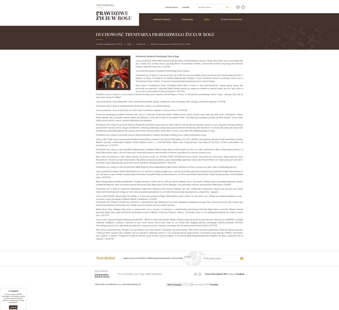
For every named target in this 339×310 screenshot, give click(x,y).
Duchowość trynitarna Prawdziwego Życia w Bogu (170, 44)
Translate (213, 284)
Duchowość (141, 44)
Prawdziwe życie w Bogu (114, 15)
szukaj (228, 7)
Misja (207, 19)
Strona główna (172, 7)
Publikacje (187, 19)
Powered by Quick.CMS (216, 274)
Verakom (240, 274)
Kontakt (186, 7)
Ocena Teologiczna (231, 19)
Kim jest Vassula (161, 19)
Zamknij (13, 307)
